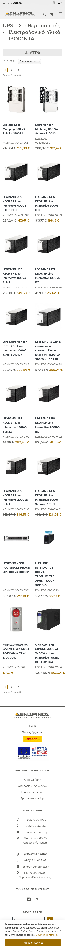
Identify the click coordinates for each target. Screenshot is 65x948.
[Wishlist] (26, 99)
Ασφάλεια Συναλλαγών (32, 786)
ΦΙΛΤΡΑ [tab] (32, 53)
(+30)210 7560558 (35, 826)
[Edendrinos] (20, 14)
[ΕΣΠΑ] (32, 752)
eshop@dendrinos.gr (36, 832)
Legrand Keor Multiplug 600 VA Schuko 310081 (14, 129)
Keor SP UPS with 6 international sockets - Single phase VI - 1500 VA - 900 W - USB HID (48, 350)
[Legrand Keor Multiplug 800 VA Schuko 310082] (58, 108)
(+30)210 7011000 (35, 820)
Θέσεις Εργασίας (32, 732)
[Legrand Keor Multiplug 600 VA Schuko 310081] (26, 108)
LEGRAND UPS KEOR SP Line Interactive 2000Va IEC (47, 425)
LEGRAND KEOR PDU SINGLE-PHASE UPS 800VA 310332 (16, 568)
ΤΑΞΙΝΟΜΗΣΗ (9, 61)
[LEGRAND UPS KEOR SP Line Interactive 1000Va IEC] (58, 252)
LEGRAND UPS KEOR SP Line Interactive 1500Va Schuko (15, 425)
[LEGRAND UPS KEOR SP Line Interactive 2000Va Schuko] (26, 474)
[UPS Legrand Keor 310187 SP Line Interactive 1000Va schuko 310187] (26, 325)
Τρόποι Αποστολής (32, 798)
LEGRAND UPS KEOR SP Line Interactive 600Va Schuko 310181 (46, 497)
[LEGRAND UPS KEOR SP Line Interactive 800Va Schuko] (26, 252)
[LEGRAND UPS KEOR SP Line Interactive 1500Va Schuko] (26, 402)
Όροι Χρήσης (32, 780)
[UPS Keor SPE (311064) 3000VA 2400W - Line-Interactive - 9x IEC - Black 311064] (58, 628)
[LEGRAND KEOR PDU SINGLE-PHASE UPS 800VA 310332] (26, 546)
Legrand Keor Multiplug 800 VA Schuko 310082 (46, 129)
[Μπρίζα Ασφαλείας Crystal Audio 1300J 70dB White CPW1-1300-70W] (26, 628)
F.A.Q (32, 726)
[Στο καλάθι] (26, 91)
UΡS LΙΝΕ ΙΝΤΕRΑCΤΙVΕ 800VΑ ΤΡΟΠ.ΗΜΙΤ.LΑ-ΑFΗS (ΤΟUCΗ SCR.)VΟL (45, 574)
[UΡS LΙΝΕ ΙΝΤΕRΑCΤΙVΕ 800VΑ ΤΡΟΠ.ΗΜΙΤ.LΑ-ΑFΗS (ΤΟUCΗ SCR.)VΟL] (58, 546)
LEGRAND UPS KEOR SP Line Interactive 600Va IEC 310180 (14, 203)
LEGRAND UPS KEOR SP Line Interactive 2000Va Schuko (15, 497)
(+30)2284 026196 (35, 854)
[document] (33, 934)
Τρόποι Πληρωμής (32, 792)
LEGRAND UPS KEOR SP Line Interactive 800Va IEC (46, 203)
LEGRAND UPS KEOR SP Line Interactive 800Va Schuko (14, 275)
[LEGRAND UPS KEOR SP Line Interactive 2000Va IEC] (58, 402)
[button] (60, 3)
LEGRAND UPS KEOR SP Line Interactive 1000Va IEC (47, 275)
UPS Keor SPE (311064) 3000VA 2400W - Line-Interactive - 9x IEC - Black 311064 (48, 653)
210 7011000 (15, 3)
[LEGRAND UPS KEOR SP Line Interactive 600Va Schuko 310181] (58, 474)
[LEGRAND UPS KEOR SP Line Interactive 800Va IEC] (58, 180)
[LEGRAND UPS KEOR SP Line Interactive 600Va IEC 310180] (26, 180)
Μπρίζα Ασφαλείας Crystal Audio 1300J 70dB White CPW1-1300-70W (16, 651)
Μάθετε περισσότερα (46, 934)
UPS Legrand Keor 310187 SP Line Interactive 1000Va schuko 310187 (15, 348)
